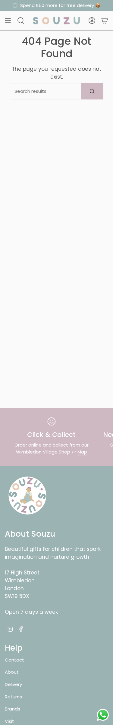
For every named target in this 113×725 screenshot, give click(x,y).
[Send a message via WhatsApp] (103, 715)
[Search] (92, 91)
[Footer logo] (27, 496)
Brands (12, 709)
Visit (9, 721)
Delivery (13, 684)
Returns (13, 697)
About (12, 672)
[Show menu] (8, 21)
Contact (14, 660)
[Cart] (104, 21)
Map (82, 452)
